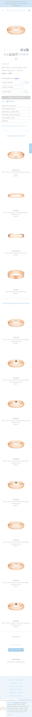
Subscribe (24, 700)
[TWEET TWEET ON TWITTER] (13, 101)
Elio (16, 289)
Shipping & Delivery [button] (10, 112)
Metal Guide (26, 82)
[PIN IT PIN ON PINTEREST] (10, 101)
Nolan (16, 170)
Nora (16, 210)
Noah (16, 337)
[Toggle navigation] (3, 10)
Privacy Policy (16, 696)
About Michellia (16, 680)
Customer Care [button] (8, 118)
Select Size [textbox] (7, 92)
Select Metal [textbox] (8, 82)
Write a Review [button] (16, 650)
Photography (16, 690)
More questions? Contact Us (14, 126)
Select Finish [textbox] (8, 87)
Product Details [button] (9, 106)
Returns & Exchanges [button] (11, 115)
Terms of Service (16, 693)
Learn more (17, 5)
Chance (16, 251)
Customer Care (16, 686)
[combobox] (12, 82)
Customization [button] (8, 109)
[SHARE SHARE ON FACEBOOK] (8, 101)
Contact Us (16, 683)
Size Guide (26, 91)
